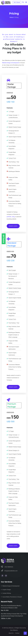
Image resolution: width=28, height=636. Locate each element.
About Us (11, 633)
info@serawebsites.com (11, 571)
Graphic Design (6, 589)
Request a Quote (13, 226)
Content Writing (6, 593)
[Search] (23, 2)
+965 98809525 (8, 567)
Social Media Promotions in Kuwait (12, 597)
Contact (17, 633)
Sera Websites (14, 630)
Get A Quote (17, 2)
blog (13, 216)
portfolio (9, 216)
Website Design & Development (10, 62)
